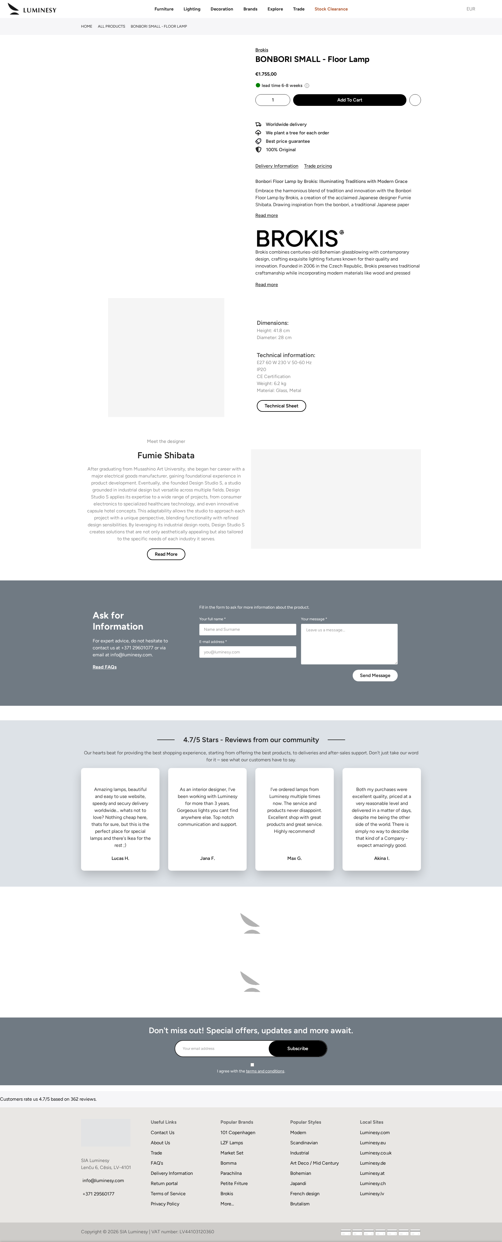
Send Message (375, 675)
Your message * (314, 619)
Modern (298, 1132)
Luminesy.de (373, 1163)
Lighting (192, 9)
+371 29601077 (137, 648)
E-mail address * (213, 641)
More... (227, 1204)
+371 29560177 (98, 1194)
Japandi (298, 1183)
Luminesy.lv (372, 1193)
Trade (298, 9)
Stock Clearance (331, 9)
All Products (111, 26)
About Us (160, 1142)
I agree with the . (251, 1071)
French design (305, 1193)
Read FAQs (104, 667)
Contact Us (162, 1132)
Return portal (164, 1183)
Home (86, 26)
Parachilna (231, 1173)
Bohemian (300, 1173)
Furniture (164, 9)
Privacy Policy (165, 1204)
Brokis (226, 1193)
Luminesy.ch (373, 1183)
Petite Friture (234, 1183)
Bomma (228, 1163)
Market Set (231, 1153)
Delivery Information (276, 166)
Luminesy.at (372, 1173)
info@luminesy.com (131, 654)
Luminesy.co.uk (376, 1153)
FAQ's (157, 1163)
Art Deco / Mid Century (314, 1163)
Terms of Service (168, 1193)
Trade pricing (318, 166)
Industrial (299, 1153)
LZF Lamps (231, 1142)
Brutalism (300, 1204)
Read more (266, 215)
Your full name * (212, 619)
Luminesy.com (375, 1132)
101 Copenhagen (237, 1132)
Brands (250, 9)
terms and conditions (265, 1071)
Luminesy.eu (373, 1142)
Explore (275, 9)
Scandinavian (304, 1142)
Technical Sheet (281, 406)
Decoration (222, 9)
